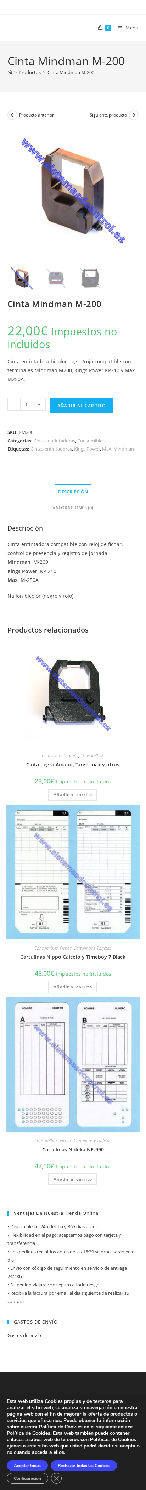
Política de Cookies (28, 1433)
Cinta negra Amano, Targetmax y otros (72, 764)
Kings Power (87, 449)
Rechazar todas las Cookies (84, 1465)
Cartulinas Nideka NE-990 (73, 1149)
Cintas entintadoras (54, 440)
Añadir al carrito (81, 406)
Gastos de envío (24, 1335)
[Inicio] (9, 72)
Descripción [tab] (73, 492)
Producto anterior (36, 115)
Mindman (123, 449)
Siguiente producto (108, 115)
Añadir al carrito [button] (73, 795)
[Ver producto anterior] (12, 115)
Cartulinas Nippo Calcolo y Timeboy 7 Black (72, 956)
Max (106, 449)
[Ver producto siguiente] (134, 115)
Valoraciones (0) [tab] (72, 508)
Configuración (27, 1478)
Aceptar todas (27, 1465)
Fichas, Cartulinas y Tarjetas (85, 948)
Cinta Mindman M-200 (70, 72)
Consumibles (91, 440)
